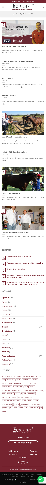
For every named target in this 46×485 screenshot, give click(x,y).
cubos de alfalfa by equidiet (30, 390)
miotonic (36, 401)
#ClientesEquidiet (7, 376)
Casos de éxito (12, 454)
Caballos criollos (7, 383)
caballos (35, 380)
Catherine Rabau (7, 306)
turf (41, 408)
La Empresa (23, 458)
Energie (17, 394)
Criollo (26, 387)
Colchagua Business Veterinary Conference (15, 233)
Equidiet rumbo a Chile (9, 96)
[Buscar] (43, 7)
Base (3, 380)
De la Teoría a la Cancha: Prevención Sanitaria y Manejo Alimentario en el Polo (25, 276)
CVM (41, 390)
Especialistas (28, 397)
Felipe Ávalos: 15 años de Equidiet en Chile (14, 46)
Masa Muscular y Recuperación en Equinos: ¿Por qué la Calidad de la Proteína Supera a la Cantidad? (25, 283)
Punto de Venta (7, 360)
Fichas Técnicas (7, 318)
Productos (5, 352)
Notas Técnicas (7, 323)
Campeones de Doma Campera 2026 (19, 257)
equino (14, 397)
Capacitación (6, 298)
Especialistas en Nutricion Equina (11, 401)
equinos (20, 397)
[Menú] (3, 7)
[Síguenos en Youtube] (27, 462)
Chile (35, 383)
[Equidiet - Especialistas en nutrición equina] (23, 6)
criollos (32, 387)
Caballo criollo (26, 380)
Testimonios (6, 364)
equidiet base (31, 394)
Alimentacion (17, 376)
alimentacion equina (28, 376)
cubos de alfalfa (16, 390)
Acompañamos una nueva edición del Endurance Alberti (25, 263)
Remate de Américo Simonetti (11, 193)
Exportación (6, 314)
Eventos (4, 310)
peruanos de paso (7, 408)
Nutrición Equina (7, 331)
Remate (21, 408)
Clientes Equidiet (6, 387)
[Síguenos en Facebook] (18, 462)
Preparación (6, 348)
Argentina (38, 376)
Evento (24, 401)
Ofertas (4, 335)
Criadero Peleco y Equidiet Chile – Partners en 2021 (18, 61)
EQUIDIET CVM (6, 397)
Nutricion (16, 404)
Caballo (18, 380)
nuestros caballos (7, 404)
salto (26, 408)
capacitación (17, 383)
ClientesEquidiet (17, 387)
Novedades (5, 327)
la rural (30, 401)
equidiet (23, 394)
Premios (4, 339)
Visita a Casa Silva (7, 79)
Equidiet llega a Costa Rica (16, 269)
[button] (40, 479)
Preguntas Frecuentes (27, 476)
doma (3, 394)
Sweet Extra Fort (34, 408)
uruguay (4, 411)
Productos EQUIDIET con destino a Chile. (14, 152)
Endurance (10, 394)
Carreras (4, 302)
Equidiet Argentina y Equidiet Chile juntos (14, 137)
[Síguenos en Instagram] (23, 462)
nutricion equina (36, 404)
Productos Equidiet (8, 356)
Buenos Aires (10, 380)
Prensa (4, 343)
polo (15, 408)
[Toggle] (43, 327)
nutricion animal (25, 404)
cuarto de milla (6, 390)
